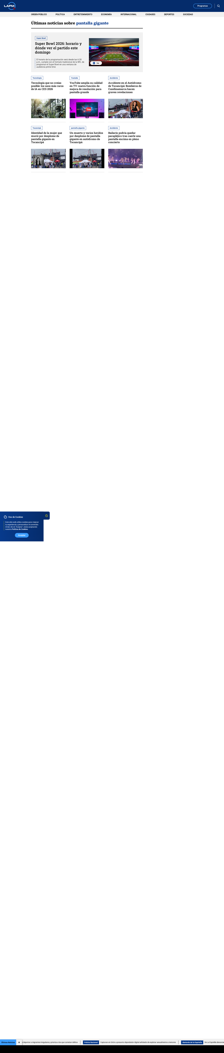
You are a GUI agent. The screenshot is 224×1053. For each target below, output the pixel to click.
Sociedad (188, 14)
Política (60, 14)
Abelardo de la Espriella (154, 1042)
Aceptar (22, 535)
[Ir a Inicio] (10, 6)
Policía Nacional (53, 1042)
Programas (202, 6)
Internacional (129, 14)
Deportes (169, 14)
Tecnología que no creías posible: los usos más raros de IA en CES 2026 (47, 86)
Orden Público (39, 14)
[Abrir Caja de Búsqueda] (218, 6)
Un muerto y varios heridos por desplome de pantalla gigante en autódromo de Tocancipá (86, 137)
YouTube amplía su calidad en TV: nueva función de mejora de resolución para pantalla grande (86, 87)
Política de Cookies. (20, 529)
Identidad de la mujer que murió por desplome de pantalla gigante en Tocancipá (46, 137)
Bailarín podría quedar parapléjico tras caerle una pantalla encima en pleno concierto (124, 137)
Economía (106, 14)
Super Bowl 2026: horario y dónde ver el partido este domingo (58, 48)
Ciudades (150, 14)
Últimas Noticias (8, 1042)
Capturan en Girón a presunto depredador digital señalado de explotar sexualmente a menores (100, 1042)
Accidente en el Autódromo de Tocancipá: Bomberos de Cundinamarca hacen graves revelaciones (124, 87)
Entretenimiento (83, 14)
